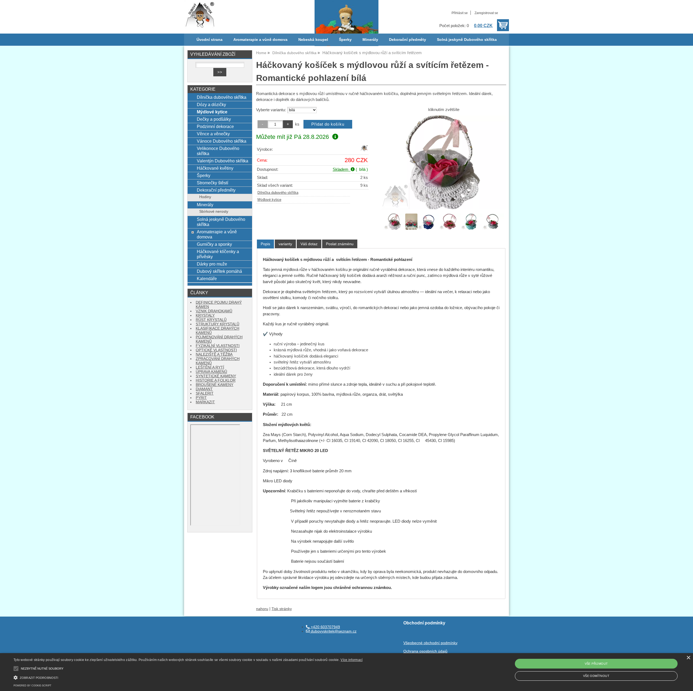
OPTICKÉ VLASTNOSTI (216, 350)
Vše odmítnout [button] (596, 675)
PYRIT (201, 398)
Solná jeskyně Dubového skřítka (467, 40)
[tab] (265, 244)
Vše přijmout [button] (596, 663)
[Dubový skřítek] (364, 151)
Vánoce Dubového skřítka (221, 141)
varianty (285, 244)
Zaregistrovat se (486, 13)
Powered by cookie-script (32, 685)
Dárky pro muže (212, 263)
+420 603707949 (325, 627)
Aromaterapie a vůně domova (260, 40)
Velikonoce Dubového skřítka (218, 151)
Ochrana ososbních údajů (425, 651)
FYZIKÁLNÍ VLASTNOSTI (218, 346)
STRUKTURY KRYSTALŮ (217, 324)
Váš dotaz (309, 244)
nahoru (262, 609)
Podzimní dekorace (215, 126)
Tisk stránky (282, 609)
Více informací (351, 660)
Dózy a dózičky (211, 104)
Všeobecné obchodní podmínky (430, 643)
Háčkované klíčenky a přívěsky (218, 254)
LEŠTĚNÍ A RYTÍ (210, 367)
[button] (188, 677)
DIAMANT (204, 389)
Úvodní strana (210, 40)
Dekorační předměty (407, 40)
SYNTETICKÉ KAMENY (216, 376)
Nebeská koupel (313, 40)
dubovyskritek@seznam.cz (333, 631)
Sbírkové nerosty (213, 211)
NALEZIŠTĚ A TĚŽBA (214, 354)
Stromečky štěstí (212, 182)
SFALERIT (205, 393)
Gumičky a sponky (214, 244)
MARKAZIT (205, 402)
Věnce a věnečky (213, 133)
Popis (265, 244)
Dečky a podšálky (214, 119)
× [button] (688, 658)
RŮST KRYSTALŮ (211, 320)
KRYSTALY (205, 315)
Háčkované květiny (215, 168)
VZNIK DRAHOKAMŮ (214, 311)
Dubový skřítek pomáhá (219, 271)
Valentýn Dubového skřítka (222, 160)
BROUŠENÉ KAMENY (214, 385)
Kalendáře (207, 278)
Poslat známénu (340, 244)
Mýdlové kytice (269, 200)
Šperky (345, 40)
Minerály (370, 40)
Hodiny (205, 197)
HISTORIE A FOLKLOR (216, 380)
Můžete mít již (292, 136)
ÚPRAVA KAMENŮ (211, 372)
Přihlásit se (460, 13)
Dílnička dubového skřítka (277, 193)
